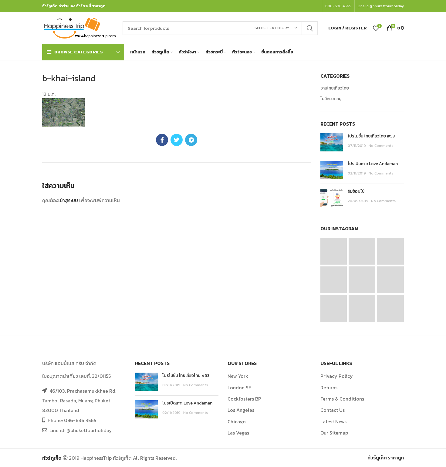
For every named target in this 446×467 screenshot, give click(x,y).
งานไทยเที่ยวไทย (334, 88)
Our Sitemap (334, 432)
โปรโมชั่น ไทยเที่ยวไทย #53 (371, 136)
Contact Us (332, 410)
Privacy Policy (336, 376)
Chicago (237, 421)
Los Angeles (241, 410)
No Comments (381, 145)
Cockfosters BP (244, 398)
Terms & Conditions (342, 398)
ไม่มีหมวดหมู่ (330, 99)
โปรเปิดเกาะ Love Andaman (373, 164)
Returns (328, 387)
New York (238, 376)
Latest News (333, 421)
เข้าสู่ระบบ (68, 200)
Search (309, 28)
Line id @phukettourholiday (381, 6)
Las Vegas (238, 432)
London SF (239, 387)
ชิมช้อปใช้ (356, 191)
